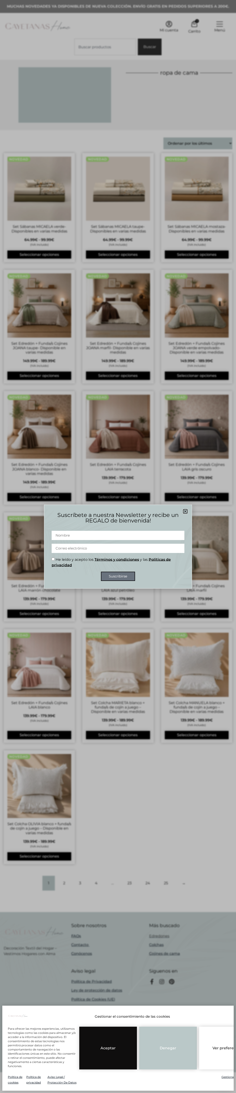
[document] (118, 546)
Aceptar (108, 1048)
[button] (185, 511)
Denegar (168, 1048)
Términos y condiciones (116, 559)
